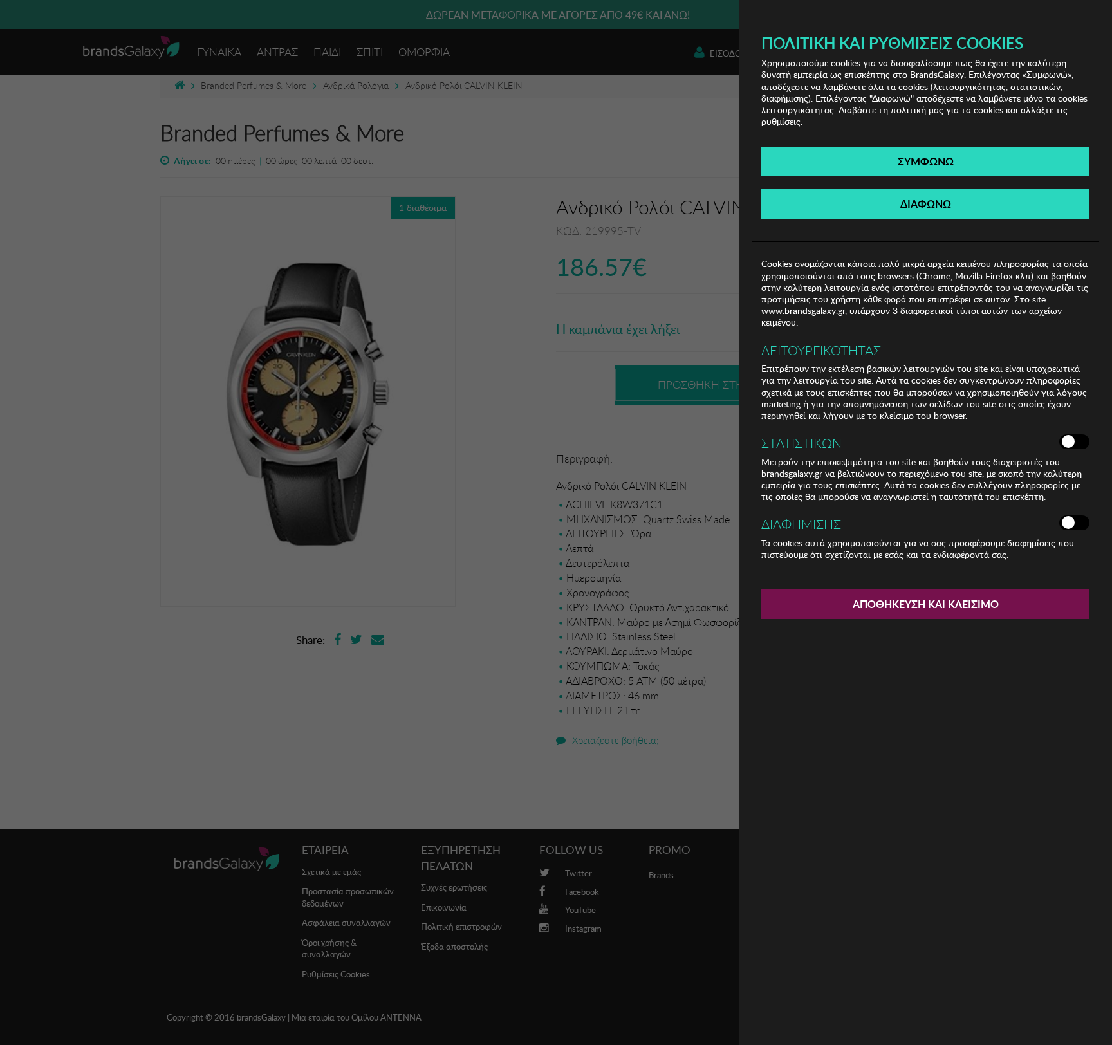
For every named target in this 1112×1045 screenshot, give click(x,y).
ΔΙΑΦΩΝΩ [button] (925, 203)
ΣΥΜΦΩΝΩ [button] (926, 161)
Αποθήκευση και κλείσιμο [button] (926, 603)
